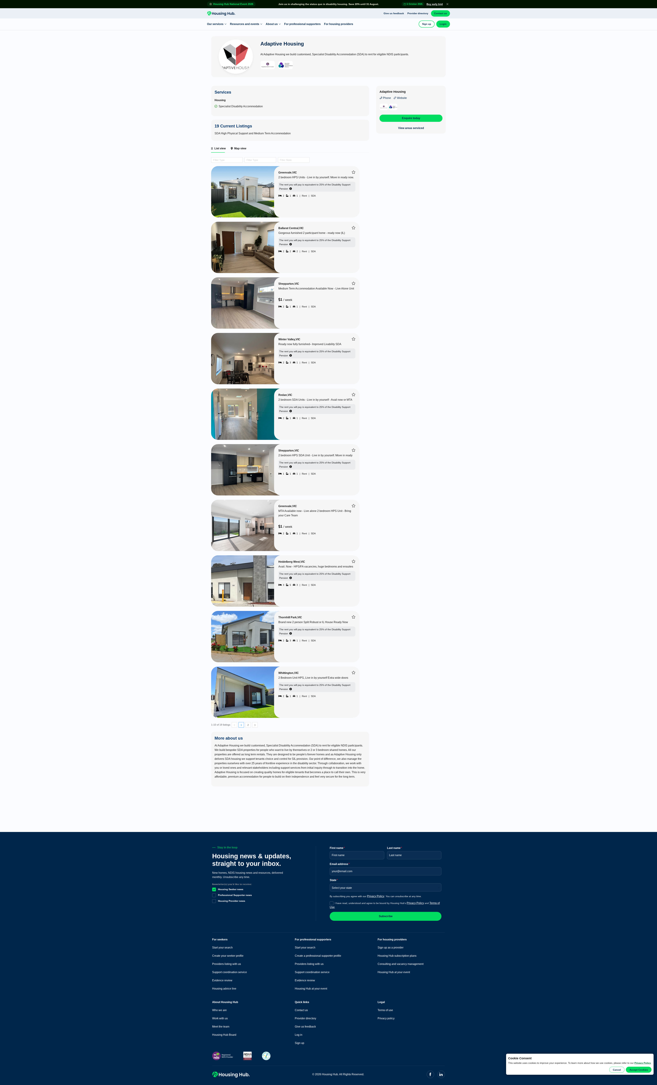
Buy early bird (435, 4)
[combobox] (212, 160)
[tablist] (290, 148)
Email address (340, 864)
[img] (354, 172)
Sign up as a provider (390, 947)
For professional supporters (302, 24)
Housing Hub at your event (311, 988)
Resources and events (244, 24)
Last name (394, 848)
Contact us (440, 13)
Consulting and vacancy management (400, 964)
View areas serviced (411, 128)
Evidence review (222, 980)
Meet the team (220, 1026)
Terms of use (385, 1010)
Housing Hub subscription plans (397, 955)
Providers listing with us (226, 964)
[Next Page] (255, 725)
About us (272, 24)
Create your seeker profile (227, 955)
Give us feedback (394, 13)
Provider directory (417, 13)
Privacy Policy (642, 1063)
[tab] (218, 148)
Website (401, 97)
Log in (298, 1034)
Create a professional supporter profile (318, 955)
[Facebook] (430, 1074)
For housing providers (338, 24)
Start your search (222, 947)
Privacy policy (386, 1018)
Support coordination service (229, 972)
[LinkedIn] (441, 1074)
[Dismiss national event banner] (447, 4)
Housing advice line (224, 988)
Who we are (219, 1010)
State (334, 880)
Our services (215, 24)
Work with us (220, 1018)
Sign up (426, 24)
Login (443, 24)
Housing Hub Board (224, 1034)
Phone (386, 97)
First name (337, 848)
